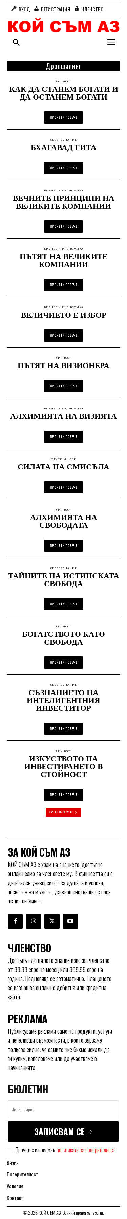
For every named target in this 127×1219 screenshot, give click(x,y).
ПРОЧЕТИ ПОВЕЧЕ (63, 117)
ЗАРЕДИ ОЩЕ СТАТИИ (60, 811)
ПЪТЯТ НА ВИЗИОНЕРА (63, 365)
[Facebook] (15, 921)
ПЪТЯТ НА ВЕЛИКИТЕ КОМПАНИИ (63, 260)
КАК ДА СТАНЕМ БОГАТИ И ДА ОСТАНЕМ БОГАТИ (63, 92)
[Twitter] (51, 921)
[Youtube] (70, 921)
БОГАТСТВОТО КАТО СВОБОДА (63, 637)
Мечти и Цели (64, 459)
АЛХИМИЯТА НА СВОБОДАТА (63, 521)
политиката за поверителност (86, 1150)
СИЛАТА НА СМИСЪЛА (63, 466)
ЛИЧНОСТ (63, 81)
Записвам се (59, 1131)
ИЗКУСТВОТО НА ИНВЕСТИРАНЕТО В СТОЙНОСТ (63, 766)
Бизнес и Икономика (63, 190)
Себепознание (63, 140)
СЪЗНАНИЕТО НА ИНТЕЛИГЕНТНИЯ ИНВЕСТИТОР (63, 699)
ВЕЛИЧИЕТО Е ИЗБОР (63, 314)
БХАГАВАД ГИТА (64, 147)
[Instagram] (33, 921)
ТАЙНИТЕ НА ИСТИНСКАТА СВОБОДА (63, 579)
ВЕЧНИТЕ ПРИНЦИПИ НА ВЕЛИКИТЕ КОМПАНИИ (63, 201)
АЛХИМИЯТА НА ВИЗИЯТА (63, 416)
